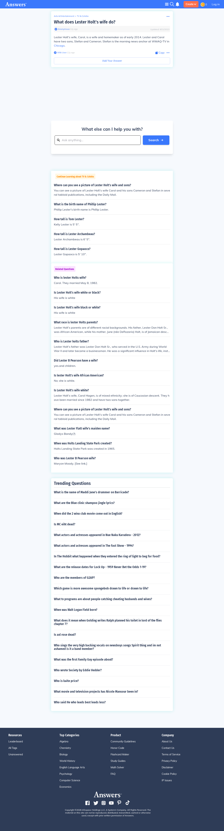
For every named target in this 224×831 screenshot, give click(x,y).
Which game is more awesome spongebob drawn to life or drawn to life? (101, 588)
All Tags (12, 748)
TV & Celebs (83, 16)
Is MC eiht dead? (64, 524)
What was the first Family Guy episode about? (83, 659)
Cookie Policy (169, 773)
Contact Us (168, 748)
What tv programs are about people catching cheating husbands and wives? (103, 599)
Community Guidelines (123, 741)
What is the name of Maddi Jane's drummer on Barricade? (91, 492)
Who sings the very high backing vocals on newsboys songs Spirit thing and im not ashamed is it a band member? (107, 647)
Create (190, 4)
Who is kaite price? (66, 681)
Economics (65, 786)
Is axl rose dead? (65, 635)
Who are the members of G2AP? (74, 578)
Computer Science (69, 780)
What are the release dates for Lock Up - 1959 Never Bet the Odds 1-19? (100, 567)
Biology (63, 754)
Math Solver (117, 767)
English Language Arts (72, 767)
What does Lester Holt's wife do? (84, 22)
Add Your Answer (112, 60)
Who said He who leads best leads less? (80, 702)
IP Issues (167, 780)
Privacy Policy (169, 761)
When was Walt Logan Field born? (75, 610)
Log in (216, 4)
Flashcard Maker (120, 754)
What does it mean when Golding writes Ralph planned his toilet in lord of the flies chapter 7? (108, 622)
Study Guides (118, 761)
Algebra (63, 741)
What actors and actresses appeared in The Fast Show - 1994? (94, 546)
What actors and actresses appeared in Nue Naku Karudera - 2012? (97, 535)
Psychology (65, 773)
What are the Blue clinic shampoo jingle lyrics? (84, 503)
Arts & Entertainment (64, 16)
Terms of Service (171, 754)
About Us (167, 741)
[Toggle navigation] (167, 4)
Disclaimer (167, 767)
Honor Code (117, 748)
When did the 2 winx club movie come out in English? (88, 514)
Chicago (59, 45)
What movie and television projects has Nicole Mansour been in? (96, 691)
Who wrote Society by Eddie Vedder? (78, 670)
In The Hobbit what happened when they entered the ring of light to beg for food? (107, 556)
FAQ (113, 773)
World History (67, 761)
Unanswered (15, 754)
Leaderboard (15, 741)
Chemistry (65, 748)
